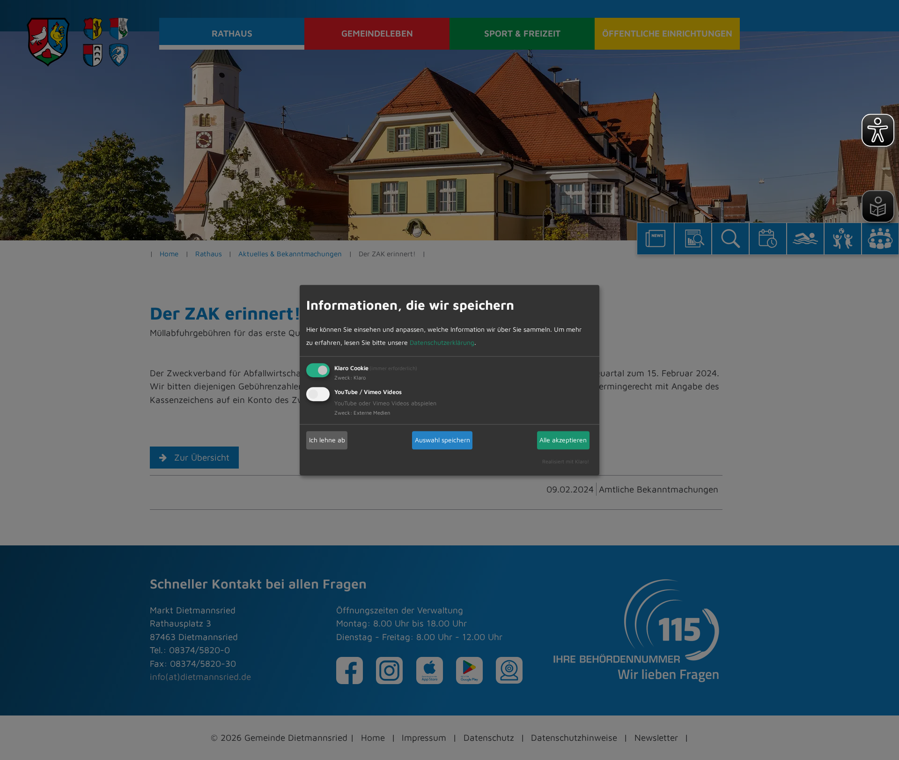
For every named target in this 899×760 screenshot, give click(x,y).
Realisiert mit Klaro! (565, 461)
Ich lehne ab (327, 440)
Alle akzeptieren (563, 440)
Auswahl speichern (442, 440)
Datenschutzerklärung (442, 342)
